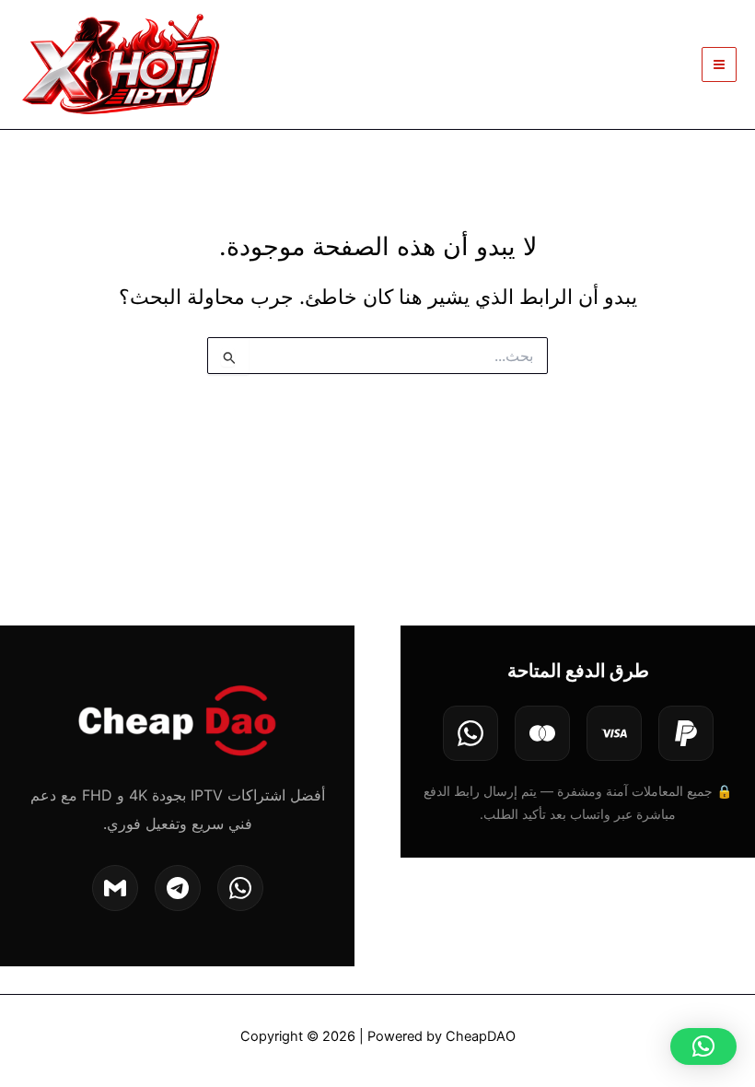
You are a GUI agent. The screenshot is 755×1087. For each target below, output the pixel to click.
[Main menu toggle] (719, 64)
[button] (703, 1046)
